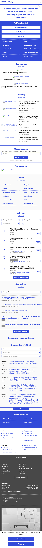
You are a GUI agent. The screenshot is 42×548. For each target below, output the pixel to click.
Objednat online (21, 477)
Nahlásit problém (21, 31)
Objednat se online (21, 27)
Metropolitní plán (8, 418)
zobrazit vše (21, 287)
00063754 (22, 473)
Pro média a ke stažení (30, 447)
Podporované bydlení (9, 192)
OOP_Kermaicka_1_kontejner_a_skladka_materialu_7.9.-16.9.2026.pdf (21, 304)
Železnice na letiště (29, 418)
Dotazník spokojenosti (11, 501)
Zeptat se (21, 36)
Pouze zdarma (27, 224)
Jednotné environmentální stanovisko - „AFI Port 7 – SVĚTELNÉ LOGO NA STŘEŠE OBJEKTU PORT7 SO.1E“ (21, 317)
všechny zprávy (21, 66)
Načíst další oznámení (21, 331)
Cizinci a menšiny (8, 203)
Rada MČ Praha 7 (8, 449)
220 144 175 (22, 466)
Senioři (5, 56)
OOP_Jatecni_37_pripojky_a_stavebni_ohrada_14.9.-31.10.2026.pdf (21, 324)
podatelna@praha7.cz (25, 468)
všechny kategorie (28, 56)
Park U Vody (6, 422)
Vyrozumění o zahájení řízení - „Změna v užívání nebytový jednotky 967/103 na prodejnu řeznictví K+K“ (19, 298)
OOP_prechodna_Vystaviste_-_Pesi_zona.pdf (14, 310)
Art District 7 (6, 185)
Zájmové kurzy (28, 196)
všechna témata (21, 180)
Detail (38, 233)
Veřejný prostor (28, 203)
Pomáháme (6, 196)
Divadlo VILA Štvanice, (20, 251)
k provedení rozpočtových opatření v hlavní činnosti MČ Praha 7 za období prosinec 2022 (23, 379)
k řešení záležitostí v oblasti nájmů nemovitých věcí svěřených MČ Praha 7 (24, 362)
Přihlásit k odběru (21, 158)
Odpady (5, 52)
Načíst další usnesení (21, 408)
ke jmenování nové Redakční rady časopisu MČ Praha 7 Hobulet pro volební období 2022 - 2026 (22, 371)
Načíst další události (21, 277)
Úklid (25, 199)
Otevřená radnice (8, 199)
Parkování (6, 45)
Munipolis (26, 185)
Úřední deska (28, 431)
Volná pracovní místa (30, 45)
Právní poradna (28, 188)
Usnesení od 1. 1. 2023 (21, 345)
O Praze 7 (6, 447)
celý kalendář (21, 216)
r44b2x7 (21, 471)
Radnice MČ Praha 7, (19, 261)
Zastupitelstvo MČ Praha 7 (10, 452)
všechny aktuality (21, 97)
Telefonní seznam (9, 497)
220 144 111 (22, 464)
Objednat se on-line (8, 438)
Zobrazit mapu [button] (21, 527)
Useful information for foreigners (32, 52)
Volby (25, 41)
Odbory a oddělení (29, 450)
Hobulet (5, 188)
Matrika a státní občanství (31, 49)
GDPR (6, 500)
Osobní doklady (7, 41)
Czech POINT (7, 49)
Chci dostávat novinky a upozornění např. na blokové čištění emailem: (19, 151)
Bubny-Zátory (28, 422)
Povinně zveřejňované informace (13, 498)
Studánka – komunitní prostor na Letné (32, 192)
